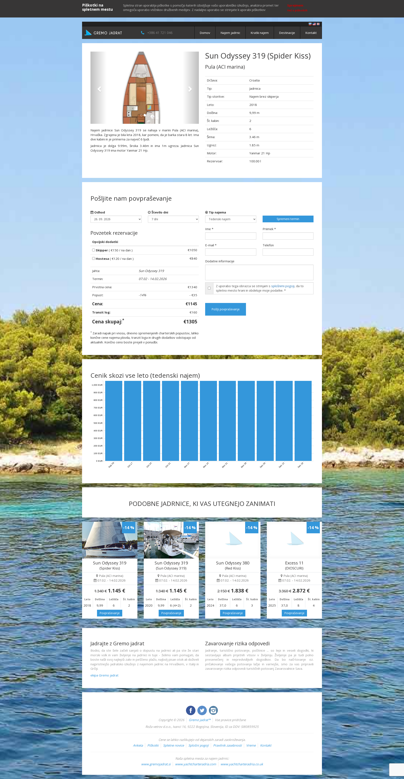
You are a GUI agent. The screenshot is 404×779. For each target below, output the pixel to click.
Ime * (209, 229)
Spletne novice (173, 745)
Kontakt (311, 33)
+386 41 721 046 (160, 33)
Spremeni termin (288, 219)
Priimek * (269, 229)
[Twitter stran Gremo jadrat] (202, 710)
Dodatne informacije (219, 261)
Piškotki (153, 745)
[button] (98, 88)
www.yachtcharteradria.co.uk (242, 764)
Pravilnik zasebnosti (227, 745)
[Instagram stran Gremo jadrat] (213, 710)
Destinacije (287, 33)
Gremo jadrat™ (199, 720)
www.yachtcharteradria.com (195, 764)
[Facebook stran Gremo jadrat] (191, 710)
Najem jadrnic (230, 33)
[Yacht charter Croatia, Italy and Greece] (314, 23)
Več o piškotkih (297, 10)
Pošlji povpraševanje (225, 309)
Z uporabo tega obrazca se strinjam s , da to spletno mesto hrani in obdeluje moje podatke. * (260, 288)
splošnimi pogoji (282, 286)
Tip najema (217, 212)
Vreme (251, 745)
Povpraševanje (110, 613)
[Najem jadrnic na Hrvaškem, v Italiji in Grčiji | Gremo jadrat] (109, 32)
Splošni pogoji (198, 745)
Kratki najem (260, 33)
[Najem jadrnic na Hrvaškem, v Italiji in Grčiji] (310, 23)
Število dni (159, 212)
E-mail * (211, 245)
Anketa (138, 745)
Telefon (268, 245)
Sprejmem (295, 5)
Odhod (99, 212)
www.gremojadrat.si (156, 764)
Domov (205, 33)
